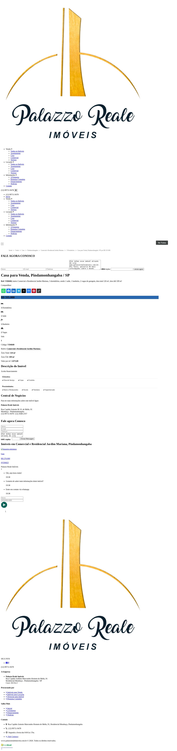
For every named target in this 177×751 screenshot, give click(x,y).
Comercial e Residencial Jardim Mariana (24, 349)
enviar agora (138, 269)
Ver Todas (162, 243)
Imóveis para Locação (15, 695)
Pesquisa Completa (18, 179)
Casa (12, 156)
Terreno (13, 160)
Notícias (14, 184)
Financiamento (16, 182)
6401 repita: (6, 439)
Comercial (14, 158)
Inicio (8, 197)
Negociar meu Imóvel (15, 697)
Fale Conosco (12, 737)
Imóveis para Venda (14, 692)
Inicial (9, 708)
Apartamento (15, 153)
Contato (9, 186)
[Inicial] (73, 145)
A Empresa (15, 177)
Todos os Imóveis (17, 151)
